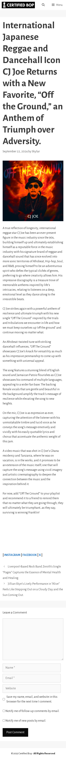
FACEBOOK (30, 555)
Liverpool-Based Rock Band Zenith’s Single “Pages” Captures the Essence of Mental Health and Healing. (32, 572)
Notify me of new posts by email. (25, 720)
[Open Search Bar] (43, 5)
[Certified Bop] (18, 5)
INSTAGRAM (12, 555)
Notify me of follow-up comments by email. (32, 711)
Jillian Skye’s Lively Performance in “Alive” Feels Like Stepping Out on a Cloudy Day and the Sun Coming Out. (33, 589)
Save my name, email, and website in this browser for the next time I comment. (32, 699)
